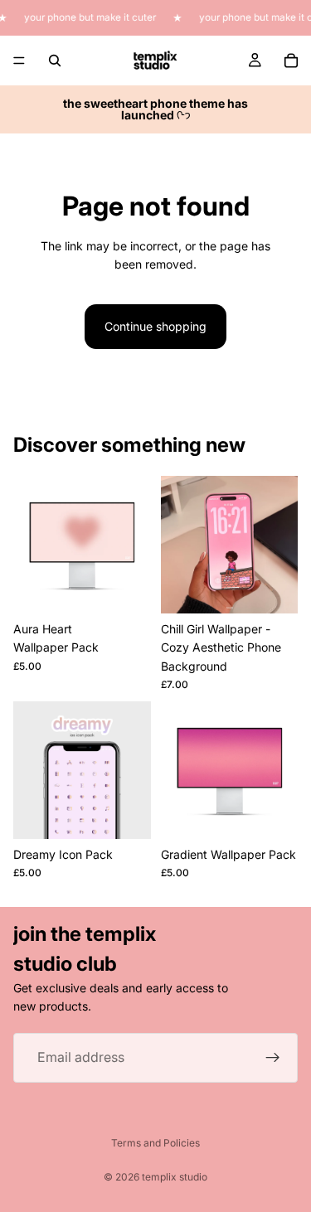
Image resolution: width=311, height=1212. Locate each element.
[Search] (54, 60)
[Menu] (19, 60)
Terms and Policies (155, 1143)
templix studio (174, 1177)
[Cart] (291, 60)
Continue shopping (155, 326)
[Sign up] (272, 1057)
